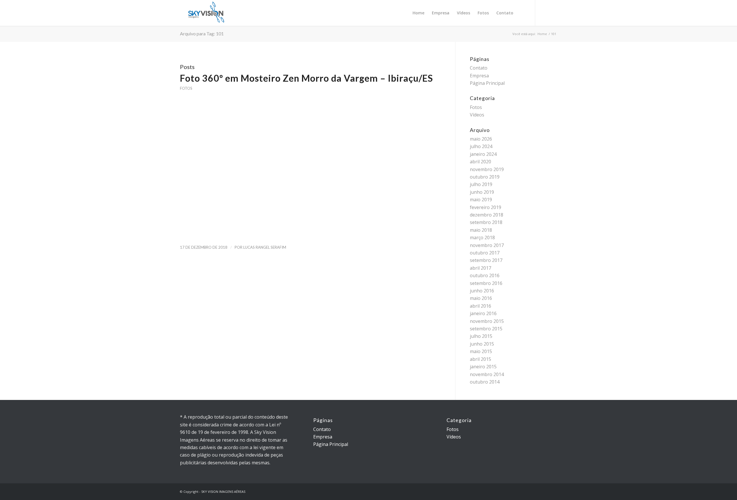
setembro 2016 (486, 283)
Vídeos (477, 115)
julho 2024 (481, 146)
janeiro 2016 (483, 313)
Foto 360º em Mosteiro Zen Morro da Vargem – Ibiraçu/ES (306, 78)
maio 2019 (481, 199)
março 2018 (482, 237)
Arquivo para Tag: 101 (202, 33)
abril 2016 (480, 306)
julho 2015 (481, 336)
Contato (478, 68)
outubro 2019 (484, 177)
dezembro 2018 (486, 215)
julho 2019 (481, 184)
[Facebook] (552, 12)
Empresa (479, 75)
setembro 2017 (486, 260)
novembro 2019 (487, 169)
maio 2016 (481, 298)
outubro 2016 (484, 275)
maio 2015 (481, 351)
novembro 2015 (487, 321)
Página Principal (487, 83)
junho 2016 (482, 291)
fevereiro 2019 (485, 207)
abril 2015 (480, 359)
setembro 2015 (486, 328)
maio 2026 (481, 139)
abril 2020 (480, 161)
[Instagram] (544, 12)
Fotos (186, 88)
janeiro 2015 (483, 366)
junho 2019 (482, 192)
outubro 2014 (484, 382)
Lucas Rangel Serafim (264, 247)
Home (542, 34)
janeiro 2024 (483, 154)
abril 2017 (480, 268)
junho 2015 (482, 344)
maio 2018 (481, 230)
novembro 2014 (487, 374)
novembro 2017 (487, 245)
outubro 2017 (484, 253)
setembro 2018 (486, 222)
